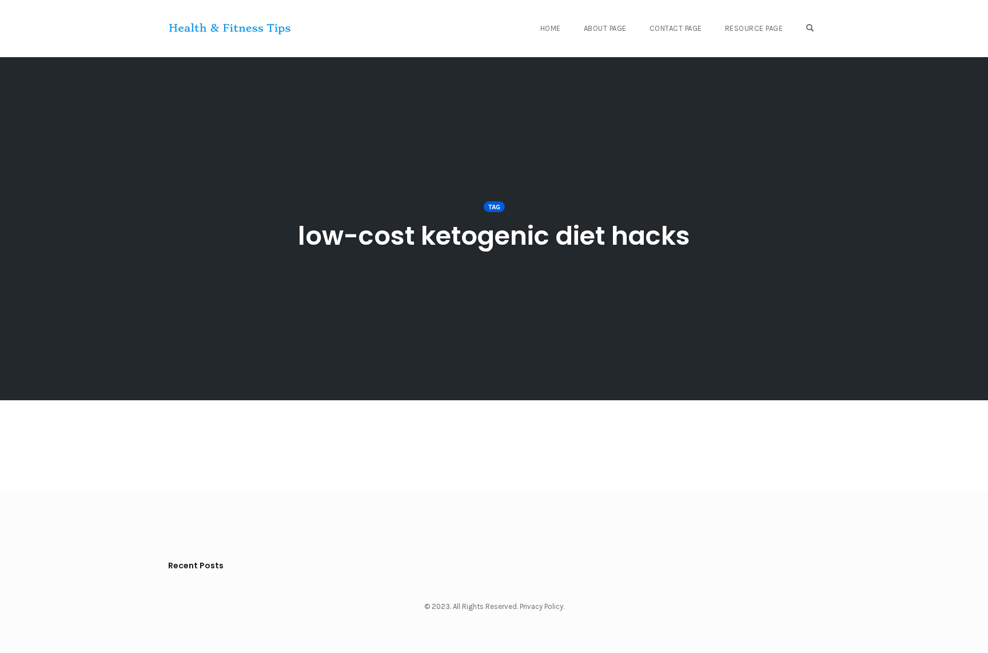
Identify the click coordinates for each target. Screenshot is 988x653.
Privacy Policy (541, 606)
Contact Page (676, 28)
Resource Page (754, 28)
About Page (605, 28)
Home (550, 28)
